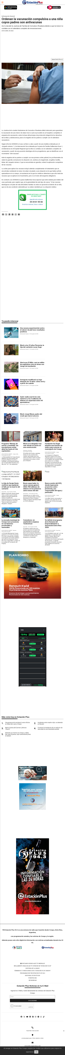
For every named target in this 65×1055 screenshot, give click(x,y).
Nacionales (4, 491)
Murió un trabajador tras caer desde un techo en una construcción (32, 445)
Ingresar (33, 980)
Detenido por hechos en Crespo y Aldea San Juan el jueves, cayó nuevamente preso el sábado (18, 734)
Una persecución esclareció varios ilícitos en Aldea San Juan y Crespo (17, 723)
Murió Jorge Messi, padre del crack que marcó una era (31, 415)
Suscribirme (32, 1000)
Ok (36, 1052)
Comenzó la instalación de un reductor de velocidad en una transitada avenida (50, 728)
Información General (8, 16)
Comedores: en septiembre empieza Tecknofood (31, 522)
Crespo (57, 452)
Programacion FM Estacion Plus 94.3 (32, 973)
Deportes (14, 530)
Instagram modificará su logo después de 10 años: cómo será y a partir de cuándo (32, 381)
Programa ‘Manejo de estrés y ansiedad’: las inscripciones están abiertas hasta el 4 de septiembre (10, 447)
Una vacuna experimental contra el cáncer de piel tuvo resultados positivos (32, 330)
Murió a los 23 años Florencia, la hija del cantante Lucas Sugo (32, 346)
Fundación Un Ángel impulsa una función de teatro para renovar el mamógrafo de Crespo (53, 446)
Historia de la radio (33, 968)
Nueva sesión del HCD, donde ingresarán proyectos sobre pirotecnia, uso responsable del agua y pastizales (53, 487)
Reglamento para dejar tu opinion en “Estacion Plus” (32, 966)
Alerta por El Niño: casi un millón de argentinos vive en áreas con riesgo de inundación (32, 364)
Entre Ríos (25, 526)
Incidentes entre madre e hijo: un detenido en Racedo (50, 723)
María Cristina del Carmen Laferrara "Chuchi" (15, 728)
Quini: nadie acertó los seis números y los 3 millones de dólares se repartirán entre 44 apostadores (31, 399)
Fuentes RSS (32, 978)
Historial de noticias (32, 975)
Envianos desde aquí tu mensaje (33, 963)
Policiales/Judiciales (27, 450)
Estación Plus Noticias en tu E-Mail (32, 986)
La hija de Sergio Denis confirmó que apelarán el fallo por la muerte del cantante (11, 486)
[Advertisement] (32, 44)
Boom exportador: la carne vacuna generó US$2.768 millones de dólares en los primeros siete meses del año (32, 486)
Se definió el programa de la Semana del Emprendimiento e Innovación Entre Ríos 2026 (53, 523)
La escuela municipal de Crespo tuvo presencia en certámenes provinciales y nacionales (11, 523)
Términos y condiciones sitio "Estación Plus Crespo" (32, 970)
